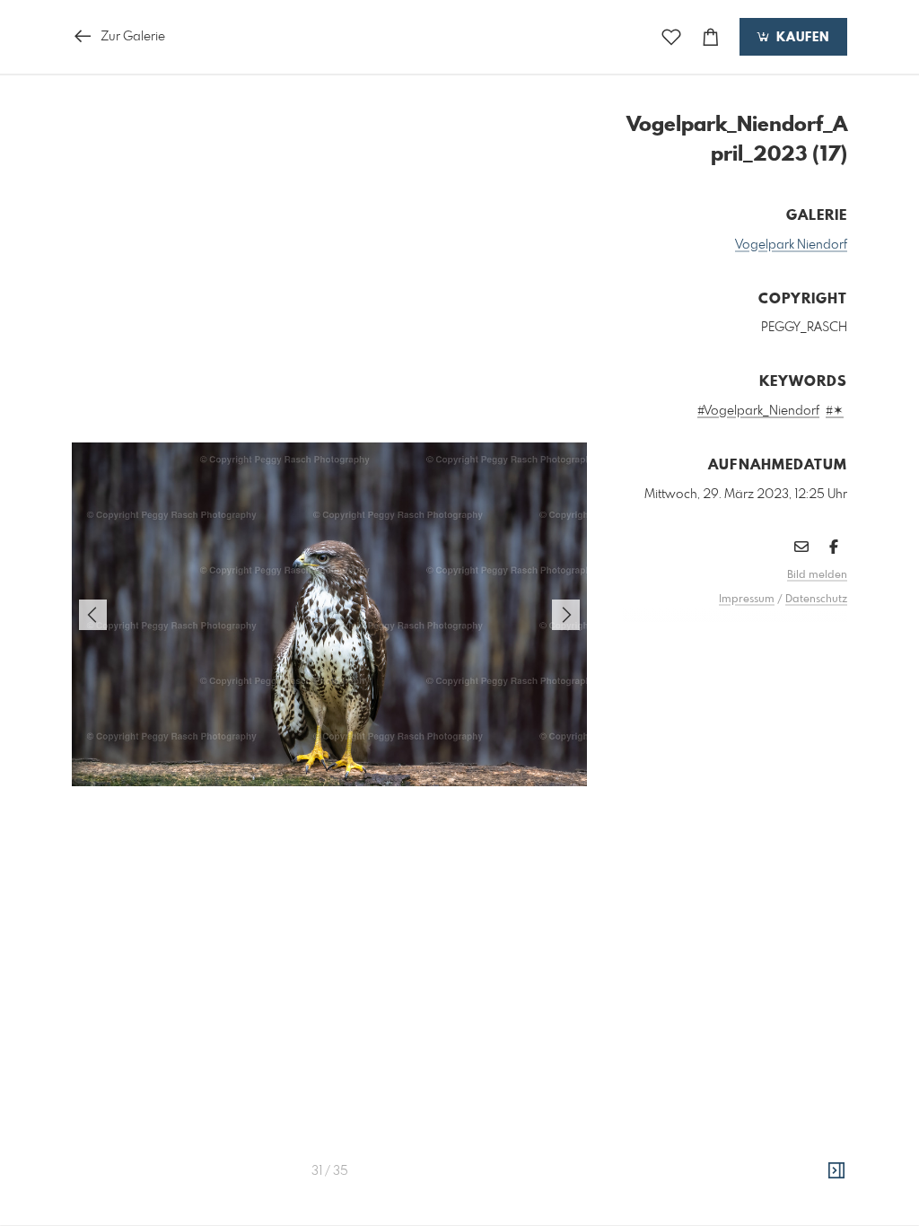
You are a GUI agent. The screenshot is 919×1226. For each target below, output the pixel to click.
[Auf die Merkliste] (671, 37)
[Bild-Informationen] (836, 1171)
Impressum (747, 599)
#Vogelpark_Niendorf (758, 411)
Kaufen (800, 37)
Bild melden (817, 575)
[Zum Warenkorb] (711, 37)
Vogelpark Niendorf (791, 245)
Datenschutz (816, 599)
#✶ (835, 411)
